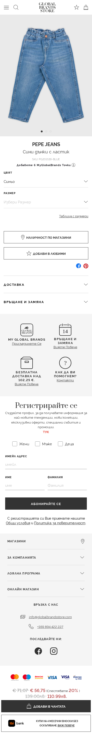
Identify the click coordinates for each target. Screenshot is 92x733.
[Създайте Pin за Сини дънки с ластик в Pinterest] (85, 267)
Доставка (14, 284)
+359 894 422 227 (50, 626)
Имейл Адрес (16, 456)
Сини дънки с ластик (46, 151)
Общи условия (18, 522)
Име (8, 477)
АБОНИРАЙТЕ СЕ (46, 503)
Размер (10, 193)
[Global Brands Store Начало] (47, 6)
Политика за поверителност (59, 522)
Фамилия (55, 477)
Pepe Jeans (46, 143)
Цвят (8, 172)
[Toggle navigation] (6, 7)
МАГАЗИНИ (16, 541)
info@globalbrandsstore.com (50, 616)
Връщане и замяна (24, 301)
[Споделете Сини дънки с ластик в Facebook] (78, 267)
